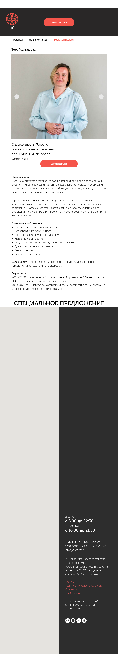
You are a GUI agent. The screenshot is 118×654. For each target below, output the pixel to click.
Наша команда (38, 39)
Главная (18, 39)
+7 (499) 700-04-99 (91, 541)
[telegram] (67, 620)
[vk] (78, 620)
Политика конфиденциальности (84, 585)
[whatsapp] (73, 620)
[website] (84, 620)
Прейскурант (72, 593)
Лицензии (71, 589)
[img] (12, 22)
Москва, (69, 566)
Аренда (69, 581)
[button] (59, 163)
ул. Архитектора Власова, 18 (91, 566)
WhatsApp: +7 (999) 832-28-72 (85, 545)
